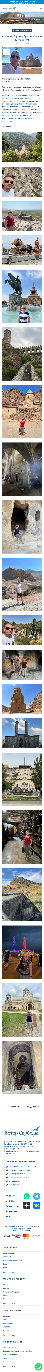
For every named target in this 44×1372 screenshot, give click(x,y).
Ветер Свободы (23, 44)
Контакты (11, 1211)
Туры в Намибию (9, 1348)
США (5, 1320)
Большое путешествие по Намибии (17, 1351)
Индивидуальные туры (12, 1260)
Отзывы (25, 20)
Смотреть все (9, 1272)
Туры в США (8, 1358)
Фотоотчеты (25, 30)
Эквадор (6, 1327)
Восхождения (8, 1253)
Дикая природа (9, 1264)
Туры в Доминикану (11, 1355)
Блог (8, 1216)
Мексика (6, 1331)
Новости (10, 1195)
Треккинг (7, 1257)
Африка (6, 1285)
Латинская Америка (11, 1292)
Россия (6, 1288)
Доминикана (8, 1323)
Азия (5, 1295)
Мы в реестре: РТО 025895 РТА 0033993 (22, 1)
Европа (6, 1299)
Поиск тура (12, 1206)
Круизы (6, 1268)
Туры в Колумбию (10, 1362)
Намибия (6, 1316)
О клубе (10, 1200)
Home (18, 20)
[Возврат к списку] (23, 1107)
